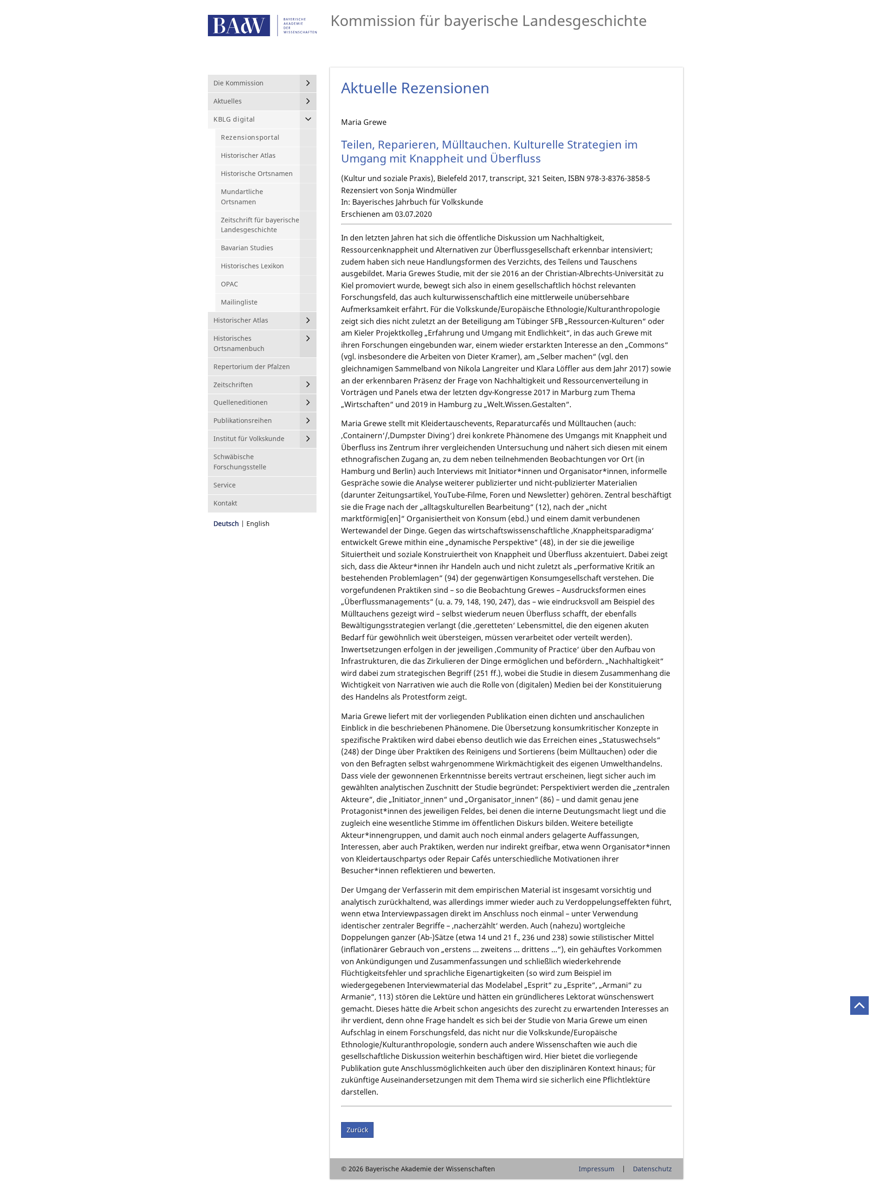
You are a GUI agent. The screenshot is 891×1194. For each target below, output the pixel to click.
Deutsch (226, 523)
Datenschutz (652, 1168)
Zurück (357, 1129)
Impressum (596, 1168)
